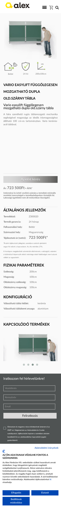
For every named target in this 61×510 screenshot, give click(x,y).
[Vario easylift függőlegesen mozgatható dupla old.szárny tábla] (29, 349)
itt (50, 479)
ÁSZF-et (10, 430)
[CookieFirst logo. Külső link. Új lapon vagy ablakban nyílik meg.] (4, 451)
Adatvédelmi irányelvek (46, 448)
